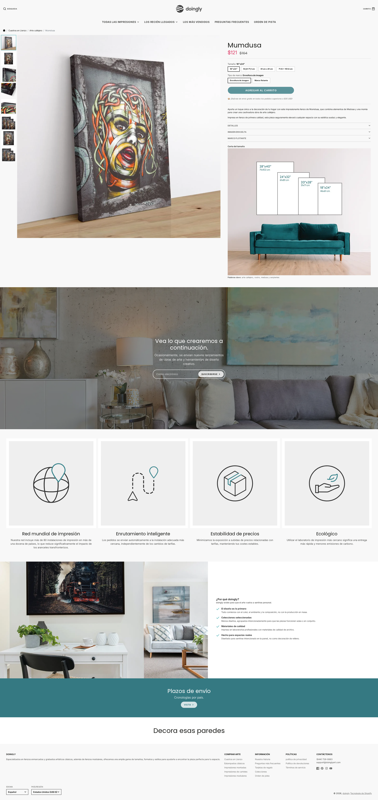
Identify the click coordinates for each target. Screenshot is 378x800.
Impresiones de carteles (235, 771)
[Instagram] (326, 768)
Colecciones (261, 771)
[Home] (4, 30)
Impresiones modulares (235, 775)
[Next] (216, 136)
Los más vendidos (196, 21)
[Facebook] (317, 768)
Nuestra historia (262, 759)
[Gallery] (110, 136)
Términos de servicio (296, 767)
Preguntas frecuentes (232, 21)
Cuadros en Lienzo (17, 30)
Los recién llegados (159, 21)
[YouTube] (330, 768)
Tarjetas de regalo (263, 767)
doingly (346, 793)
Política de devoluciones (297, 763)
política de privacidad (296, 759)
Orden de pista (265, 21)
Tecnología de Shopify (361, 793)
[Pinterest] (322, 768)
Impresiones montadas (235, 767)
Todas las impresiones (119, 21)
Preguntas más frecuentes (267, 763)
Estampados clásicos (234, 763)
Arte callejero (36, 30)
